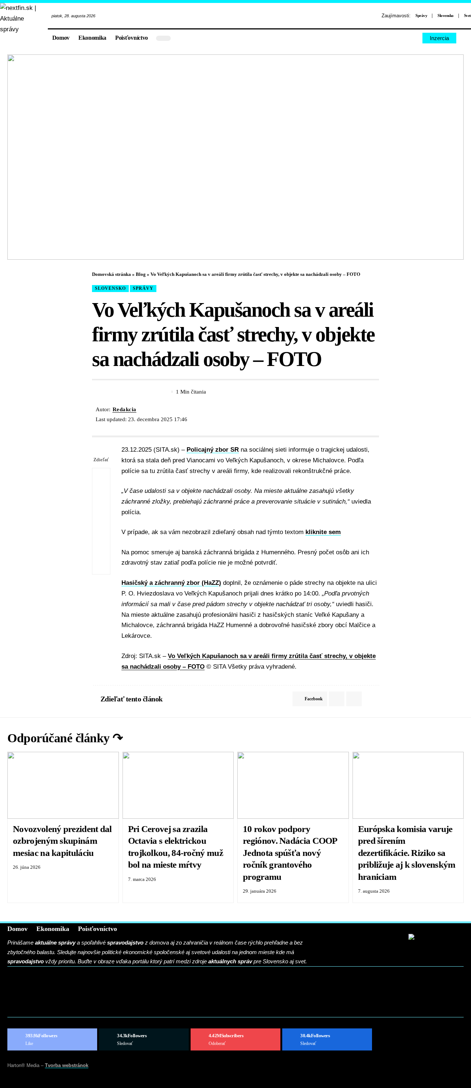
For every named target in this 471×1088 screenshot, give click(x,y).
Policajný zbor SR (213, 449)
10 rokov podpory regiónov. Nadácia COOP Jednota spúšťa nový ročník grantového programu (290, 853)
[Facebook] (389, 38)
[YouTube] (406, 38)
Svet (467, 15)
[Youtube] (235, 1039)
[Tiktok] (414, 38)
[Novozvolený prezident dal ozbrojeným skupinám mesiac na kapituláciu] (63, 785)
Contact (34, 986)
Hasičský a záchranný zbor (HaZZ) (171, 582)
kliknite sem (323, 532)
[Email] (124, 392)
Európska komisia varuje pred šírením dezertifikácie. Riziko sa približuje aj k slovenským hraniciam (407, 853)
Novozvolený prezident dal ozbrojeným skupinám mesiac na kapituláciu (62, 841)
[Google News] (327, 1039)
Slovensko (446, 15)
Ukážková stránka (55, 1008)
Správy (421, 15)
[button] (465, 38)
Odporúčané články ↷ (65, 738)
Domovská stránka (111, 274)
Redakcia (125, 409)
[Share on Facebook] (97, 392)
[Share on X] (111, 392)
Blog (141, 274)
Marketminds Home (55, 997)
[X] (397, 38)
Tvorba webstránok (66, 1065)
